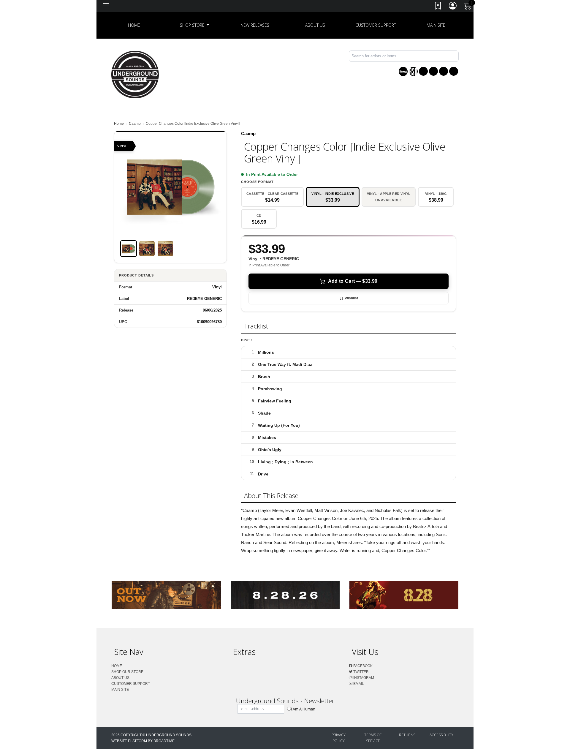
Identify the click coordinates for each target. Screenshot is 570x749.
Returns (407, 734)
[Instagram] (443, 71)
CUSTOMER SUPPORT (375, 25)
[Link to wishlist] (438, 7)
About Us (315, 25)
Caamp (135, 123)
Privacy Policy (339, 737)
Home (119, 123)
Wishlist (351, 298)
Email (358, 684)
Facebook (362, 666)
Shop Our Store (127, 672)
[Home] (135, 74)
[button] (194, 25)
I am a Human (303, 709)
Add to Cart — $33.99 (352, 281)
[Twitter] (433, 71)
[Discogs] (403, 71)
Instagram (363, 678)
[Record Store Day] (413, 71)
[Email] (454, 71)
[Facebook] (423, 71)
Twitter (360, 672)
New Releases (254, 25)
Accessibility (441, 734)
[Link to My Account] (453, 7)
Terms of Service (372, 737)
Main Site (436, 25)
